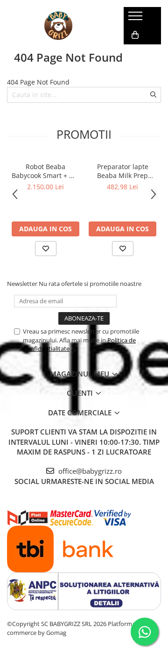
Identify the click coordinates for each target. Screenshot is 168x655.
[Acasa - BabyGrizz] (58, 25)
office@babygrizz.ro (89, 471)
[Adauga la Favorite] (45, 248)
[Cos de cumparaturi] (135, 35)
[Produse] (136, 19)
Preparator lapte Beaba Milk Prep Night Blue (122, 171)
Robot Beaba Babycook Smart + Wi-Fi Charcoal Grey (45, 171)
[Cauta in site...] (134, 53)
